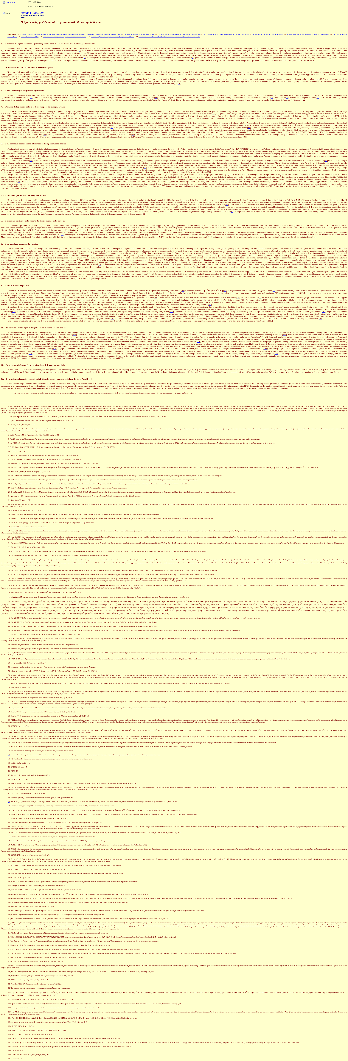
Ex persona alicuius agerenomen (64, 37)
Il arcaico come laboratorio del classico (226, 34)
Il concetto (29, 37)
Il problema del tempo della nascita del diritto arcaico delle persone (308, 34)
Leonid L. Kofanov (32, 13)
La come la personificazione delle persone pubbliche (112, 37)
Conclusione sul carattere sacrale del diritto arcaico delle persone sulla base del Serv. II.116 (169, 37)
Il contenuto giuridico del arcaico (268, 34)
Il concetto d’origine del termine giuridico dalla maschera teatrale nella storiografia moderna (52, 34)
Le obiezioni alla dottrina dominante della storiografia (104, 34)
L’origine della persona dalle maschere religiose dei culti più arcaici (179, 34)
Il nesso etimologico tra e (139, 34)
